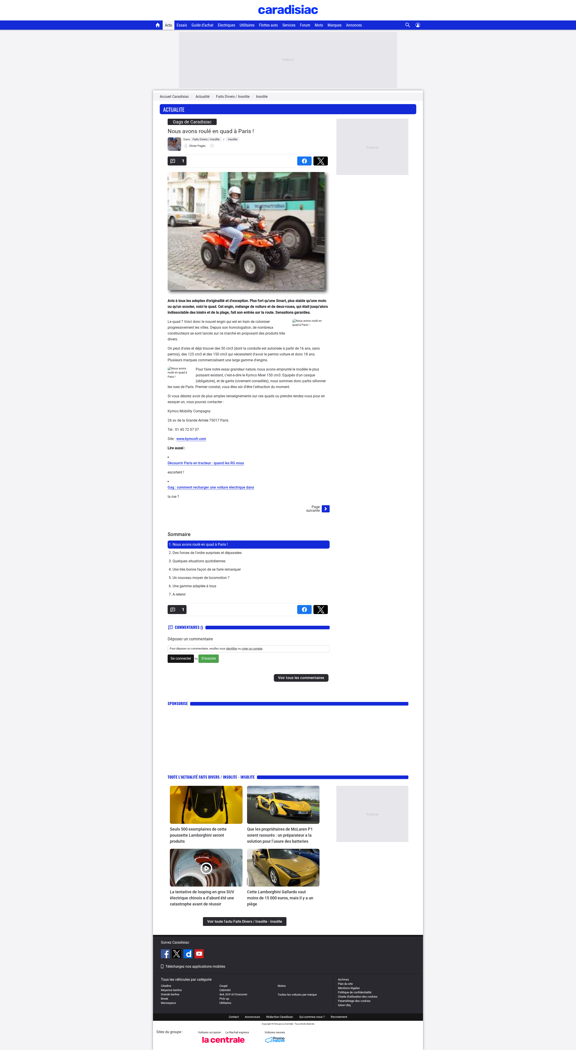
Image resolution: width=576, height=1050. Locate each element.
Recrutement (339, 1017)
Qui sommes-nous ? (312, 1017)
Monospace (168, 1003)
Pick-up (224, 998)
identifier (231, 648)
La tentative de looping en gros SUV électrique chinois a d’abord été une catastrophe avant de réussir (202, 897)
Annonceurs (252, 1017)
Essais (182, 25)
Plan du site (345, 983)
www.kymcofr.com (191, 439)
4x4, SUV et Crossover (233, 994)
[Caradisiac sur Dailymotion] (188, 954)
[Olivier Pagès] (174, 150)
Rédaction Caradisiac (279, 1017)
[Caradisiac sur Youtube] (199, 954)
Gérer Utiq (344, 1005)
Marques (335, 25)
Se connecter (181, 658)
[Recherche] (408, 25)
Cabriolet (225, 990)
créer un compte (252, 648)
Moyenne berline (171, 990)
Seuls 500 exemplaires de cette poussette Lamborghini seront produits (198, 835)
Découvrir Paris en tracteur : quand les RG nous (206, 463)
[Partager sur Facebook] (305, 159)
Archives (343, 979)
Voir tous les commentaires (301, 678)
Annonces (354, 25)
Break (164, 998)
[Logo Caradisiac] (288, 18)
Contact (234, 1017)
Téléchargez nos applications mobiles (195, 966)
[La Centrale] (223, 1044)
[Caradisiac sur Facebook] (166, 954)
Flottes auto (268, 25)
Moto (319, 25)
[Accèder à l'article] (206, 805)
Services (288, 25)
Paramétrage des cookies (354, 1001)
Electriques (226, 25)
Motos (282, 985)
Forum (305, 25)
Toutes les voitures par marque (297, 994)
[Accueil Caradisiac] (158, 24)
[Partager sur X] (321, 159)
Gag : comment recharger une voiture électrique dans (211, 487)
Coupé (223, 985)
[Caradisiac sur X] (177, 954)
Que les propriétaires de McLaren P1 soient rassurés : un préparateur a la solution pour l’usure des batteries (280, 835)
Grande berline (170, 994)
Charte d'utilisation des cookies (358, 996)
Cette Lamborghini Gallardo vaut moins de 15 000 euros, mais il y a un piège (280, 897)
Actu (168, 25)
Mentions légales (349, 988)
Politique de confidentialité (354, 992)
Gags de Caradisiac (192, 122)
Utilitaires (247, 25)
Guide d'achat (202, 25)
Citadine (166, 985)
